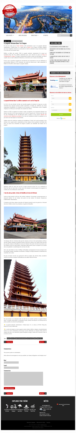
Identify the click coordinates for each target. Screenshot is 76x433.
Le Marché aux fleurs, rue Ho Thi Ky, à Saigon (59, 57)
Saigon (13, 56)
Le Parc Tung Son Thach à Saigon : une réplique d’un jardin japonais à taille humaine (59, 61)
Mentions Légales (31, 422)
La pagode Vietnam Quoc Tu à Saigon (15, 43)
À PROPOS (45, 35)
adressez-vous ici (44, 424)
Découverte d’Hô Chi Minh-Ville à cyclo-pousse (60, 49)
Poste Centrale (20, 45)
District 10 (29, 47)
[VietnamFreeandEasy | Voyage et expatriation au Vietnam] (9, 5)
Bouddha (8, 338)
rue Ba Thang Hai (30, 338)
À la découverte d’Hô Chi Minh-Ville (59, 46)
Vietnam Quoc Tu (39, 338)
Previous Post (9, 342)
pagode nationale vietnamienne (20, 338)
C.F (36, 427)
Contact (48, 422)
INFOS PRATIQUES (23, 35)
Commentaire (7, 371)
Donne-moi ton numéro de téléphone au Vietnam (60, 53)
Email (5, 365)
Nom (5, 360)
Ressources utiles (41, 422)
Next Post (42, 342)
